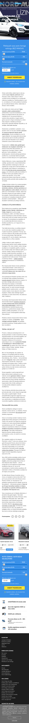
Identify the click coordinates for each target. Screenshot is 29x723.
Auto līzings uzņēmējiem (8, 687)
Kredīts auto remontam (8, 693)
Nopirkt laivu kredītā (7, 696)
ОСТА (3, 645)
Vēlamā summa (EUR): (8, 52)
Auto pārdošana (6, 673)
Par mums (4, 653)
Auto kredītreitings (6, 674)
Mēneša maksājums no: (9, 67)
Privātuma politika (6, 641)
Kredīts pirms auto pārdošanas (9, 684)
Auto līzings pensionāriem (8, 691)
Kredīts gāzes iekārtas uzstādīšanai (10, 682)
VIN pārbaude (5, 669)
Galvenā (4, 8)
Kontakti (4, 655)
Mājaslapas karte (6, 643)
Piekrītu (14, 717)
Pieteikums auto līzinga (7, 661)
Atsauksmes (5, 658)
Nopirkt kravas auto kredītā (8, 698)
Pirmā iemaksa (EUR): (8, 57)
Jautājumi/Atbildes (6, 640)
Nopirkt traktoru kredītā (8, 689)
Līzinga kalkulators (6, 671)
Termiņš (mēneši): (7, 62)
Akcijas (3, 668)
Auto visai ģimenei (6, 699)
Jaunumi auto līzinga (7, 660)
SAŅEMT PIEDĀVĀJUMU (14, 77)
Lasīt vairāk (14, 720)
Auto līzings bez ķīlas (7, 681)
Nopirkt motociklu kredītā (8, 686)
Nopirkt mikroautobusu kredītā (9, 694)
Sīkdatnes (4, 646)
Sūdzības (4, 656)
